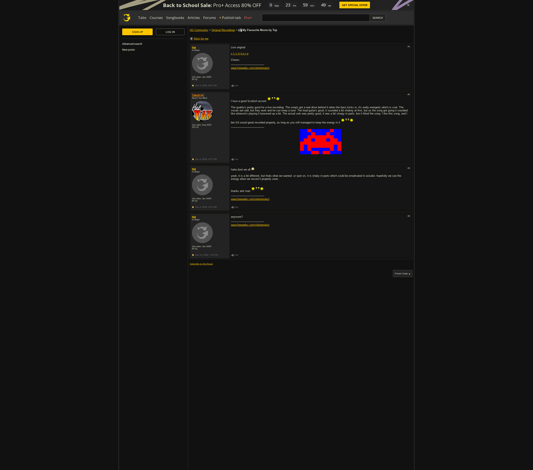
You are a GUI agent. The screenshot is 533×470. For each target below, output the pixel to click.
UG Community (199, 30)
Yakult (196, 95)
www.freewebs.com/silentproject (250, 68)
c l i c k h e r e (239, 53)
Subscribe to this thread (201, 264)
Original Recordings (223, 30)
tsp (194, 47)
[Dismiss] (408, 5)
